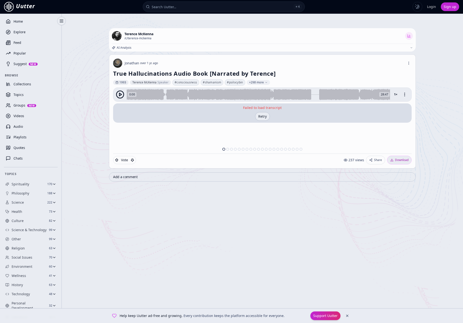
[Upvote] (116, 160)
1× (395, 94)
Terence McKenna (138, 34)
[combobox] (222, 7)
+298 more (256, 82)
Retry (262, 116)
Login (431, 6)
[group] (262, 94)
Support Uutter (325, 315)
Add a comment (125, 177)
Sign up (450, 6)
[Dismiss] (347, 316)
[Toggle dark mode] (417, 7)
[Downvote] (132, 160)
